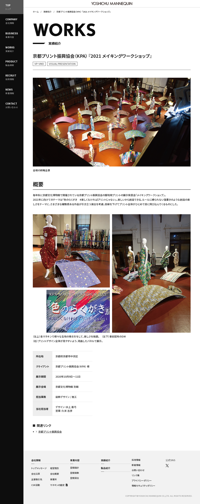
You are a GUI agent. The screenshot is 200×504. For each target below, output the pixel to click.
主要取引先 (36, 479)
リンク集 (136, 475)
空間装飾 (74, 472)
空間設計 (74, 467)
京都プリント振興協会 (50, 431)
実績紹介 (105, 460)
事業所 (53, 479)
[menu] (11, 35)
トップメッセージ (39, 468)
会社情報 (36, 460)
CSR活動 (35, 485)
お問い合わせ (138, 470)
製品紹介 (105, 468)
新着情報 (136, 465)
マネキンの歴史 (57, 485)
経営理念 (54, 468)
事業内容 (75, 460)
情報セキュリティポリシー (143, 485)
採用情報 (136, 459)
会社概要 (54, 473)
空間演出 (74, 478)
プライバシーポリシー (142, 480)
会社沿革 (35, 473)
